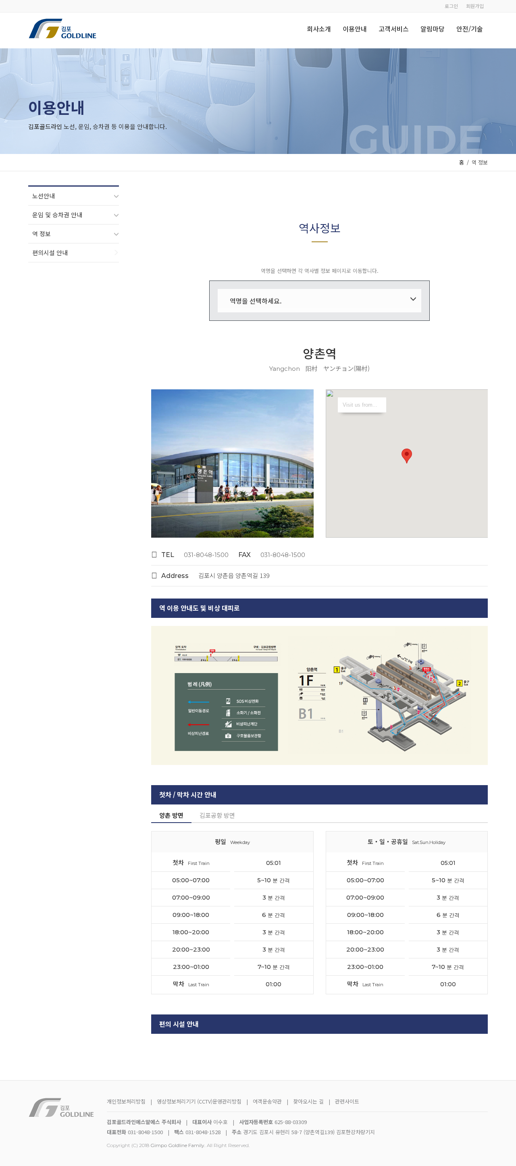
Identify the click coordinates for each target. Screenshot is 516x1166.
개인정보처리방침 (126, 1101)
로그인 (451, 5)
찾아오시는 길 (309, 1101)
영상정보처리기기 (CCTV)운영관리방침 (199, 1101)
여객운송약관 (267, 1101)
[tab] (171, 816)
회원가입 (475, 5)
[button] (407, 456)
